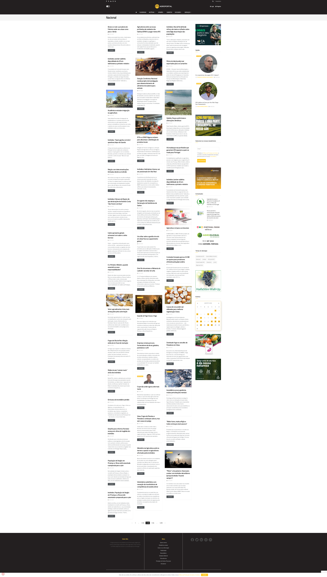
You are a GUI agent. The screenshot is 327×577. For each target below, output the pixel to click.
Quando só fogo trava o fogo (147, 315)
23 (219, 321)
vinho (215, 262)
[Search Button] (212, 1)
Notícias (151, 12)
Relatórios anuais (163, 545)
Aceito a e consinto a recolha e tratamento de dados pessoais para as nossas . (208, 154)
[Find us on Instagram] (113, 1)
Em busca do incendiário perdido (118, 399)
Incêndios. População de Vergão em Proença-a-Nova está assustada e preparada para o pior (119, 495)
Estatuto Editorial (163, 556)
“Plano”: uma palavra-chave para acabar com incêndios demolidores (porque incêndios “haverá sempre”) (178, 474)
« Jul (197, 303)
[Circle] (202, 539)
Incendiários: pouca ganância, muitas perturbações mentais (176, 391)
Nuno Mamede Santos (202, 106)
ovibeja (204, 259)
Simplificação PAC (200, 262)
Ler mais (112, 50)
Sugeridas (143, 12)
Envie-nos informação (163, 548)
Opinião (160, 12)
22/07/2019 (140, 423)
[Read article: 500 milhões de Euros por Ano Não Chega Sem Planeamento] (208, 91)
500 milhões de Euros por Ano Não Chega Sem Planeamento (206, 103)
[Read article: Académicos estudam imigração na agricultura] (119, 99)
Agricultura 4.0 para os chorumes (177, 228)
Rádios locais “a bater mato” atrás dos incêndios (117, 371)
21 (211, 321)
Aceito (204, 575)
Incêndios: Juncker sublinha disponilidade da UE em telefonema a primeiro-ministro (118, 61)
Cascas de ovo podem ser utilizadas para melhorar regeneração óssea (175, 309)
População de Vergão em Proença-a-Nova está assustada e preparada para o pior (119, 463)
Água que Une (199, 265)
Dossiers (178, 12)
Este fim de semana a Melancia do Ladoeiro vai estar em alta (148, 269)
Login (212, 6)
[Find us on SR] (115, 1)
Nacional (140, 60)
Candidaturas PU (200, 256)
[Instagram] (206, 539)
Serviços (187, 12)
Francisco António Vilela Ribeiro (205, 77)
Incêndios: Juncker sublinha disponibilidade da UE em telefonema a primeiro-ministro (177, 182)
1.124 (152, 523)
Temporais (209, 262)
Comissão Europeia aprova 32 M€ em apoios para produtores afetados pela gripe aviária (177, 259)
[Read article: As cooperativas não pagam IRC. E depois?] (208, 64)
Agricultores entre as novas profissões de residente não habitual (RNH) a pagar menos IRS (148, 29)
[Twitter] (197, 539)
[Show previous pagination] (132, 523)
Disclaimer (163, 564)
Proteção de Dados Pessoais (163, 561)
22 (215, 321)
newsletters (213, 156)
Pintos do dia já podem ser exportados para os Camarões (176, 62)
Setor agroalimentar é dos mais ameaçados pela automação (118, 310)
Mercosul (198, 259)
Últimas (199, 56)
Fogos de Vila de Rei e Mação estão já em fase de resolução (118, 341)
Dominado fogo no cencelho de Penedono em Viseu (176, 343)
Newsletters (218, 1)
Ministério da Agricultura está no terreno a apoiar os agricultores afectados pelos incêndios (148, 450)
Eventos (169, 12)
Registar (218, 6)
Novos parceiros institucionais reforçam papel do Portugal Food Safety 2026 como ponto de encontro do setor (214, 214)
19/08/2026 (210, 220)
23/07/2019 (111, 34)
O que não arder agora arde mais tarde (148, 387)
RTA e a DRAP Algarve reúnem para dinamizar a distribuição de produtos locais (148, 139)
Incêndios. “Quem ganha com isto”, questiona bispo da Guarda (119, 141)
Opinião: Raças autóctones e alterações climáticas (176, 119)
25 (201, 325)
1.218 (161, 523)
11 (201, 318)
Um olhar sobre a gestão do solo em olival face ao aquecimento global (148, 238)
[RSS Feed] (211, 539)
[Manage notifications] (3, 574)
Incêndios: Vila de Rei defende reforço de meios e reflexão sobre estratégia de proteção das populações (177, 30)
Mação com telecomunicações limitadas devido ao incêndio (118, 170)
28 (211, 325)
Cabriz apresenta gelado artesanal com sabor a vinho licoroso (117, 235)
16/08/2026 (217, 77)
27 (208, 325)
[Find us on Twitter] (108, 1)
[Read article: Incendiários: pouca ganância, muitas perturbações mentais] (178, 378)
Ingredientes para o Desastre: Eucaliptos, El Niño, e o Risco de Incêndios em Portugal (213, 201)
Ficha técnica (163, 558)
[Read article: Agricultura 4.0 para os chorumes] (178, 217)
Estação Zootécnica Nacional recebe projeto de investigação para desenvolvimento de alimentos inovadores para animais (147, 83)
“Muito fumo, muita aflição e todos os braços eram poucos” (176, 422)
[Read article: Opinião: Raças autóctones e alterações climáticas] (178, 102)
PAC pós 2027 (211, 259)
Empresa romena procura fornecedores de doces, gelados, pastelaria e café (148, 345)
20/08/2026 (210, 206)
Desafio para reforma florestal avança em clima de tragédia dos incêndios (119, 431)
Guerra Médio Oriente (211, 256)
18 (201, 321)
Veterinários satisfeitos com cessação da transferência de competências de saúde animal (147, 484)
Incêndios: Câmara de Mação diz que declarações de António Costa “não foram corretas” (119, 201)
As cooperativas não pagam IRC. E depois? (207, 75)
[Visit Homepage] (163, 6)
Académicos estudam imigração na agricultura (119, 111)
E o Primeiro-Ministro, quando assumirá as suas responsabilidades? (118, 267)
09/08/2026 (211, 106)
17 (197, 321)
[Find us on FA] (106, 1)
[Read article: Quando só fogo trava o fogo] (148, 304)
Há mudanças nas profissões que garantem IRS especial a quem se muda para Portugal (177, 150)
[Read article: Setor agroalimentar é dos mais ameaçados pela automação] (119, 300)
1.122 (142, 523)
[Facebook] (193, 539)
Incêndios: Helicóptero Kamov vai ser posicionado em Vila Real (148, 170)
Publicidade (163, 550)
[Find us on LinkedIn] (110, 1)
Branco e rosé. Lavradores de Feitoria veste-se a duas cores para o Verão (118, 29)
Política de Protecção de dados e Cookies (189, 575)
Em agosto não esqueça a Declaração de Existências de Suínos (147, 203)
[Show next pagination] (165, 523)
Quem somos (163, 542)
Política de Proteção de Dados (210, 153)
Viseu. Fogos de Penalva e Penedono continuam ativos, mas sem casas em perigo (148, 418)
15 (215, 318)
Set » (218, 303)
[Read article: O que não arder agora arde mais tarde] (148, 379)
